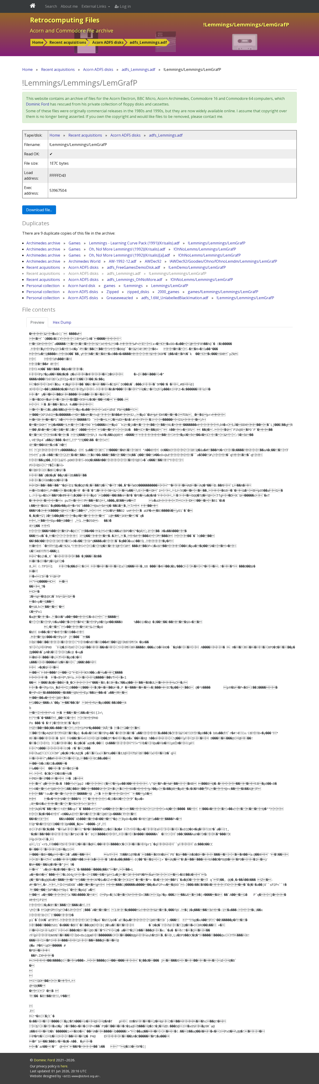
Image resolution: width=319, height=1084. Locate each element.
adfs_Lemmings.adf (148, 42)
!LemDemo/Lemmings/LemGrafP (197, 267)
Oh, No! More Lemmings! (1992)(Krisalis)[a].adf (129, 255)
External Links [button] (94, 6)
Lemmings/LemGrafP (169, 285)
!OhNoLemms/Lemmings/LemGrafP (205, 249)
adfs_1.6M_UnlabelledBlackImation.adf (174, 297)
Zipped (112, 291)
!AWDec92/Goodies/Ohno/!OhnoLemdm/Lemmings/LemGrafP (223, 261)
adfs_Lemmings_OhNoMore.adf (134, 279)
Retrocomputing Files (64, 19)
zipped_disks (138, 291)
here (64, 1066)
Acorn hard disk (81, 285)
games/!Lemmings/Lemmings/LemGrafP (223, 291)
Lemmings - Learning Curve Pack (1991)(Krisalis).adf (134, 243)
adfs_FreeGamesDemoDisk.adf (133, 267)
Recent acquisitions (68, 42)
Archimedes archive (43, 243)
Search (51, 6)
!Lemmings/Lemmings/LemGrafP (216, 243)
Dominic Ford (37, 104)
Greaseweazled (119, 297)
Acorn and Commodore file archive (71, 30)
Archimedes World (84, 261)
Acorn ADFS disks (108, 42)
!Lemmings (133, 285)
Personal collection (43, 285)
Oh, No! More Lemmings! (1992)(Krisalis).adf (127, 249)
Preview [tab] (37, 322)
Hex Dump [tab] (62, 322)
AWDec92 (153, 261)
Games (75, 243)
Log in (125, 6)
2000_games (168, 291)
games (109, 285)
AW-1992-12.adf (122, 261)
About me (69, 6)
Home (37, 42)
